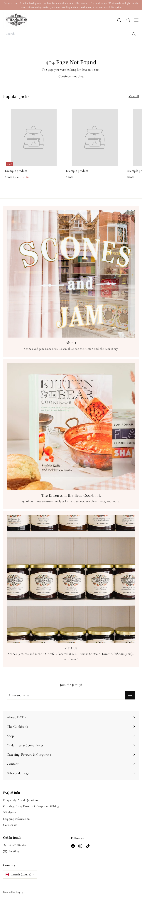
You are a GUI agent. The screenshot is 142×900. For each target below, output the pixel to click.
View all (134, 96)
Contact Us (10, 825)
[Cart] (127, 20)
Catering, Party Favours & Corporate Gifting (31, 806)
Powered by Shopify (13, 892)
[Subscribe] (130, 695)
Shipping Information (16, 819)
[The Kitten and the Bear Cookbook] (71, 426)
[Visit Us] (71, 579)
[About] (71, 274)
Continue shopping (70, 76)
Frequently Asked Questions (20, 800)
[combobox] (71, 34)
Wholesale (9, 812)
